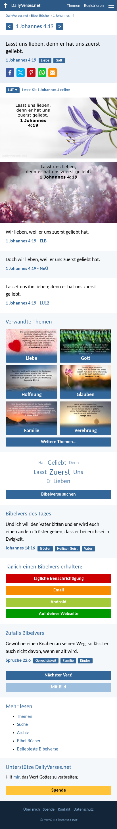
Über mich (31, 809)
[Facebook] (11, 74)
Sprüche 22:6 (18, 660)
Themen (73, 6)
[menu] (111, 8)
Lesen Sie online (46, 90)
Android (58, 602)
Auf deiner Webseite (58, 614)
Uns (78, 472)
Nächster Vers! (58, 675)
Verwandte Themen (29, 322)
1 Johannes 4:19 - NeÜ (27, 269)
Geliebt (57, 463)
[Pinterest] (32, 74)
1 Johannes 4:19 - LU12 (27, 303)
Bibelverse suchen (58, 494)
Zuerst (59, 472)
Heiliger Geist (67, 549)
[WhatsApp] (43, 72)
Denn (74, 463)
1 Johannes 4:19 (21, 60)
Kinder (85, 661)
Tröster (45, 549)
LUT (11, 90)
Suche (22, 724)
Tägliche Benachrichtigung (58, 578)
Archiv (23, 733)
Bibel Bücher (40, 16)
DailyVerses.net (17, 16)
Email (58, 590)
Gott (59, 60)
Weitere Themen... (58, 442)
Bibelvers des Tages (28, 514)
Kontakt (64, 809)
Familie (68, 661)
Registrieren (94, 6)
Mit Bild (58, 687)
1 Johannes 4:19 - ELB (26, 241)
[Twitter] (21, 74)
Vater (88, 549)
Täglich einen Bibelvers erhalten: (44, 567)
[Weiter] (59, 26)
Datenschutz (84, 809)
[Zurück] (9, 26)
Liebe (45, 60)
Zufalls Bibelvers (25, 633)
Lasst (40, 472)
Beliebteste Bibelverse (37, 749)
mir (16, 777)
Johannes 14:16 (20, 548)
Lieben (61, 481)
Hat (41, 463)
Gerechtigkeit (46, 661)
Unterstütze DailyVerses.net (38, 767)
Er (49, 481)
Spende (58, 790)
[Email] (53, 74)
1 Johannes (61, 16)
